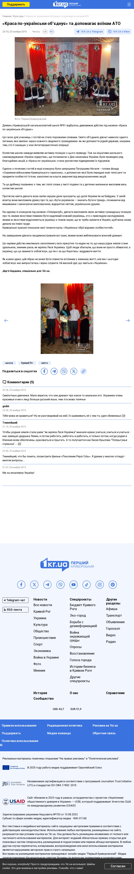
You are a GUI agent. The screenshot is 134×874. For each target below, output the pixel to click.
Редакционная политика (64, 725)
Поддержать (16, 4)
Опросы (76, 647)
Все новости (43, 605)
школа (9, 363)
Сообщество (44, 698)
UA (45, 31)
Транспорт (114, 615)
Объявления (115, 622)
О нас (74, 693)
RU (51, 31)
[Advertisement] (67, 512)
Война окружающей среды (80, 636)
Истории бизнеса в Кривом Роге (83, 668)
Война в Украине (46, 657)
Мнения (39, 670)
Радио (111, 642)
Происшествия (45, 638)
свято (44, 363)
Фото (37, 664)
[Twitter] (73, 371)
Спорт (38, 644)
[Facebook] (44, 371)
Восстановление (82, 653)
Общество (41, 631)
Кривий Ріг (27, 363)
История (40, 693)
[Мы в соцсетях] (21, 585)
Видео (111, 635)
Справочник (115, 693)
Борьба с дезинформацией (83, 624)
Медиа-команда (59, 733)
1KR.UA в (92, 31)
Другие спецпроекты (80, 679)
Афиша (111, 609)
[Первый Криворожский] (67, 4)
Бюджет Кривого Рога (82, 607)
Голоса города (81, 660)
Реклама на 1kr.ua (105, 725)
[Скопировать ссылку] (83, 371)
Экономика (42, 651)
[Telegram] (54, 371)
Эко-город (78, 615)
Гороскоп (113, 629)
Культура (41, 625)
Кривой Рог (42, 611)
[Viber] (63, 371)
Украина (40, 618)
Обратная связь (104, 733)
